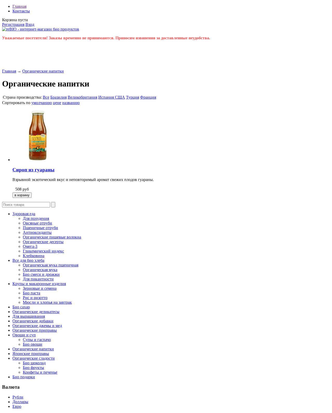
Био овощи (32, 344)
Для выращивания (28, 316)
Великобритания (82, 97)
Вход (29, 24)
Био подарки (23, 377)
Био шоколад (34, 363)
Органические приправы (34, 330)
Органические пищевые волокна (52, 237)
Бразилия (58, 97)
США (120, 97)
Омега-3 (30, 246)
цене (57, 102)
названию (71, 102)
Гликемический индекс (43, 251)
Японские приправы (30, 353)
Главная (19, 6)
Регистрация (13, 24)
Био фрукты (33, 367)
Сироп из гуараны (33, 169)
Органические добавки (32, 321)
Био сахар (21, 307)
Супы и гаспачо (37, 339)
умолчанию (41, 102)
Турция (132, 97)
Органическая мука (40, 269)
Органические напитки (43, 71)
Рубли (17, 397)
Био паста (31, 293)
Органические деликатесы (35, 311)
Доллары (20, 402)
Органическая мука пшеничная (50, 265)
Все (46, 97)
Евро (16, 406)
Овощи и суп (24, 335)
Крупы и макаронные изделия (39, 283)
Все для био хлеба (28, 260)
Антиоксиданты (37, 232)
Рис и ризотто (35, 297)
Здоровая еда (23, 214)
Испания (106, 97)
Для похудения (36, 218)
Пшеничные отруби (40, 228)
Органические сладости (33, 358)
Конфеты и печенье (40, 372)
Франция (148, 97)
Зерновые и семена (40, 288)
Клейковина (33, 255)
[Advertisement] (96, 56)
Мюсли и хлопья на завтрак (47, 302)
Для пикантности (38, 279)
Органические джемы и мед (37, 325)
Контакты (21, 11)
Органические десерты (43, 242)
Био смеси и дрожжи (41, 274)
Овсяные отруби (37, 223)
